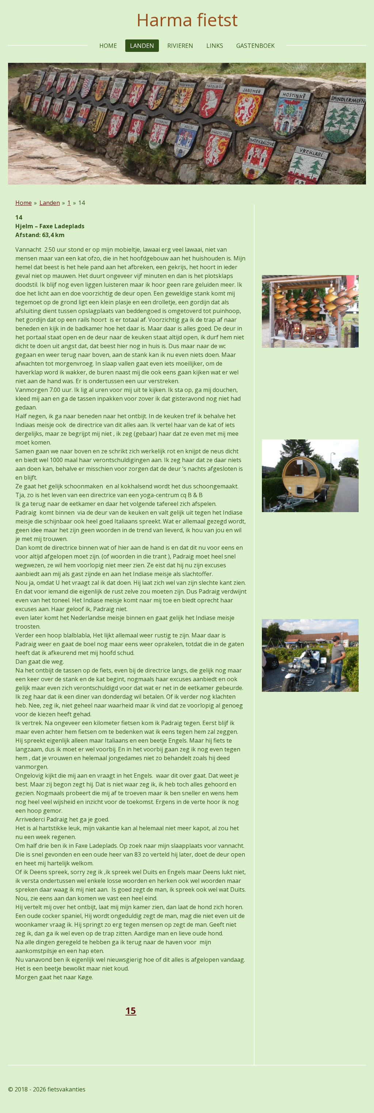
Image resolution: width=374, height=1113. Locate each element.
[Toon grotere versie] (310, 311)
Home (23, 203)
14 (81, 203)
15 (130, 1010)
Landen (49, 203)
